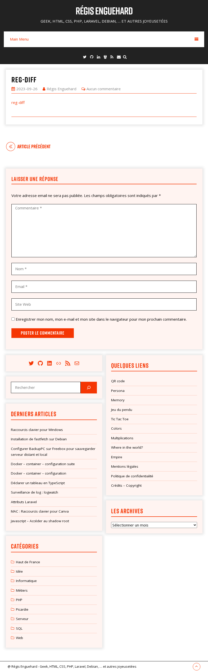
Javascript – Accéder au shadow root (40, 521)
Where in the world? (127, 447)
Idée (19, 571)
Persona (118, 390)
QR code (118, 381)
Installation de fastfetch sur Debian (39, 439)
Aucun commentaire (103, 88)
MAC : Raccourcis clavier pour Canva (40, 511)
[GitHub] (91, 56)
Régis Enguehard (104, 11)
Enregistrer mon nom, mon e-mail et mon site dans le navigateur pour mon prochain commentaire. (101, 319)
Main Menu (19, 39)
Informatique (26, 580)
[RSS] (111, 56)
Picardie (22, 609)
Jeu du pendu (121, 409)
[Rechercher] (89, 387)
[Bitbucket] (105, 56)
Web (19, 637)
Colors (116, 428)
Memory (118, 400)
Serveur (22, 618)
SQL (19, 628)
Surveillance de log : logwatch (34, 492)
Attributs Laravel (24, 502)
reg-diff (24, 79)
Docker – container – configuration (38, 473)
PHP (19, 599)
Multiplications (122, 438)
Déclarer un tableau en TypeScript (38, 483)
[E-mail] (119, 56)
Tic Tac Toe (120, 419)
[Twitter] (84, 56)
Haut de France (28, 562)
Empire (116, 457)
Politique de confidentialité (132, 476)
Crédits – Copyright (126, 485)
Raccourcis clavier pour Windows (37, 429)
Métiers (22, 590)
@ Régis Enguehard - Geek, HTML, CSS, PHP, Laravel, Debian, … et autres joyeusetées (72, 666)
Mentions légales (124, 466)
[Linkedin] (98, 56)
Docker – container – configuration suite (43, 464)
